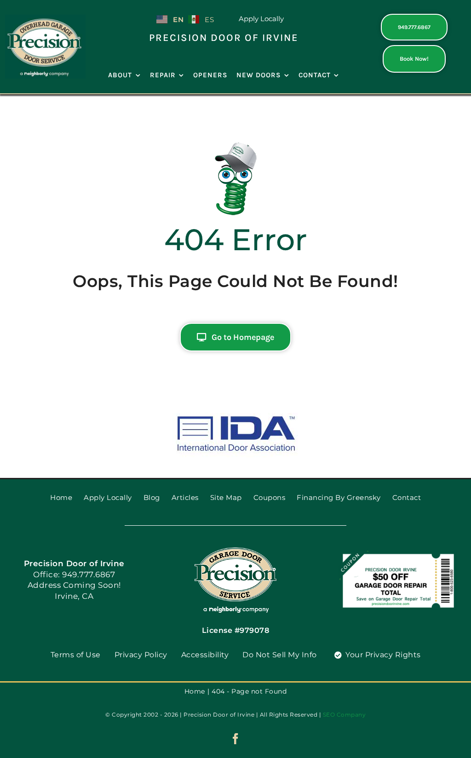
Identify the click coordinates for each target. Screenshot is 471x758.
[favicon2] (235, 550)
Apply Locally (261, 18)
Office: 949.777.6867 (74, 574)
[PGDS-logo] (45, 18)
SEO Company (344, 714)
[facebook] (235, 738)
